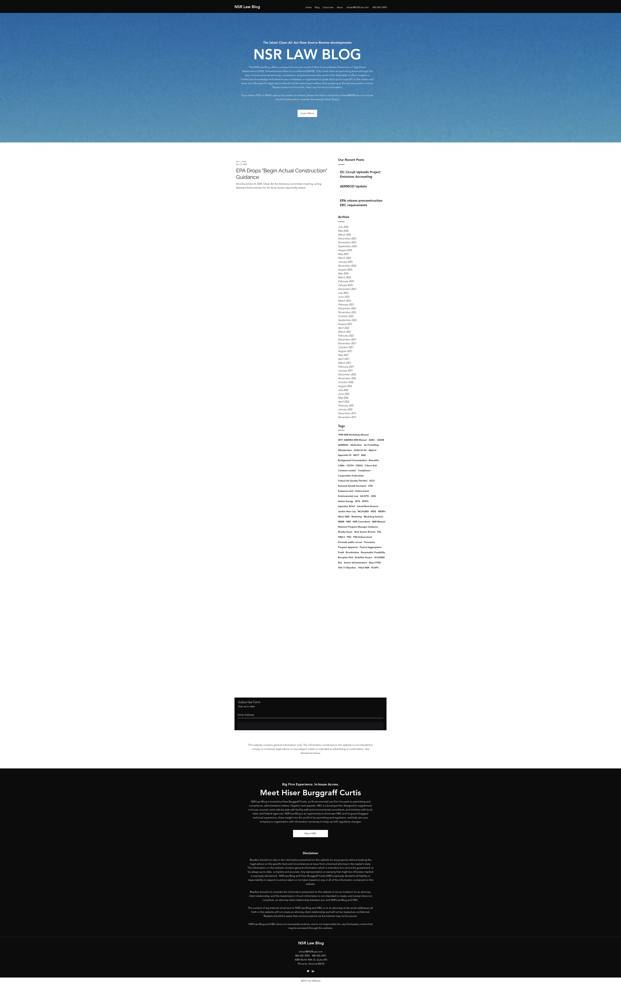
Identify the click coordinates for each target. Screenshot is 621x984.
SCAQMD (379, 557)
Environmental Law (348, 496)
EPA (370, 485)
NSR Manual (378, 521)
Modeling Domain (373, 516)
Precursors (369, 542)
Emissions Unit (345, 491)
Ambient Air (360, 450)
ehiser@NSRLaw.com (358, 7)
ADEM (380, 439)
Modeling (356, 516)
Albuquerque (345, 450)
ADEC (372, 439)
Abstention (356, 444)
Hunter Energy (345, 501)
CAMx (341, 465)
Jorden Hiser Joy (347, 511)
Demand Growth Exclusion (352, 485)
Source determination (355, 562)
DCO (372, 480)
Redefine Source (363, 557)
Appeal (372, 450)
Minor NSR (343, 516)
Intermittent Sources (367, 506)
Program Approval (348, 547)
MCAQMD (363, 511)
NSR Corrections (361, 521)
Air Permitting (371, 444)
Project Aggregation (370, 547)
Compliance (364, 470)
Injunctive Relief (346, 506)
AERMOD (343, 444)
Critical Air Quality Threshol (352, 480)
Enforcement (362, 491)
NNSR (341, 521)
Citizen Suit (371, 465)
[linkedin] (313, 971)
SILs (340, 562)
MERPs (382, 511)
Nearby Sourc (345, 531)
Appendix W (344, 455)
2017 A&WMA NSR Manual (352, 439)
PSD (349, 537)
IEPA (357, 501)
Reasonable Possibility (373, 552)
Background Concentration (352, 460)
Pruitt (341, 552)
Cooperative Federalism (351, 475)
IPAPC (365, 501)
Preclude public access (350, 542)
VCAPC (375, 567)
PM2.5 (341, 537)
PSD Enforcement (362, 537)
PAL (379, 531)
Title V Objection (347, 567)
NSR (348, 521)
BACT (356, 455)
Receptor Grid (345, 557)
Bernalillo (374, 460)
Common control (347, 470)
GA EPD (364, 496)
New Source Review (364, 531)
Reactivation (352, 552)
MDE (373, 511)
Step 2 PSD (375, 562)
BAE (363, 455)
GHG (373, 496)
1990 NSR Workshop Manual (353, 434)
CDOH (350, 465)
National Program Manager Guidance (358, 526)
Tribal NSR (363, 567)
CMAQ (359, 465)
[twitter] (308, 971)
